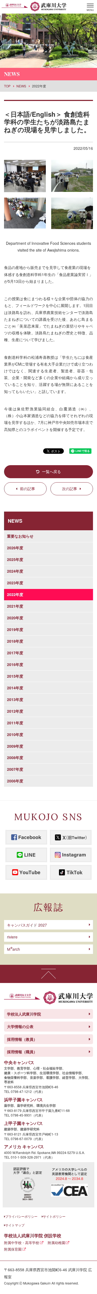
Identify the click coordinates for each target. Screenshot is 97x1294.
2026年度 (15, 547)
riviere (12, 937)
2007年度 (15, 769)
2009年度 (15, 746)
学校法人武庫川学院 (24, 1014)
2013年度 (15, 699)
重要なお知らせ (20, 536)
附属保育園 (13, 1249)
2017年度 (15, 652)
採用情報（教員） (22, 1039)
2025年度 (15, 559)
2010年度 (15, 734)
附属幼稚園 (56, 1242)
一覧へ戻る (51, 471)
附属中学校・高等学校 (21, 1242)
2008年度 (15, 757)
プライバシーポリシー (21, 1216)
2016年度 (15, 664)
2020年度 (15, 617)
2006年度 (15, 781)
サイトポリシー (54, 1216)
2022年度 (15, 594)
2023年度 (15, 582)
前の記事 (27, 488)
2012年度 (15, 711)
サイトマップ (15, 1225)
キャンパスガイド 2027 (27, 925)
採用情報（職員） (22, 1051)
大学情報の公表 (20, 1026)
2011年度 (15, 722)
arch (13, 949)
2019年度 (15, 629)
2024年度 (15, 571)
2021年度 (15, 606)
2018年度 (15, 641)
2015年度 (15, 676)
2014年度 (15, 687)
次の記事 (69, 488)
